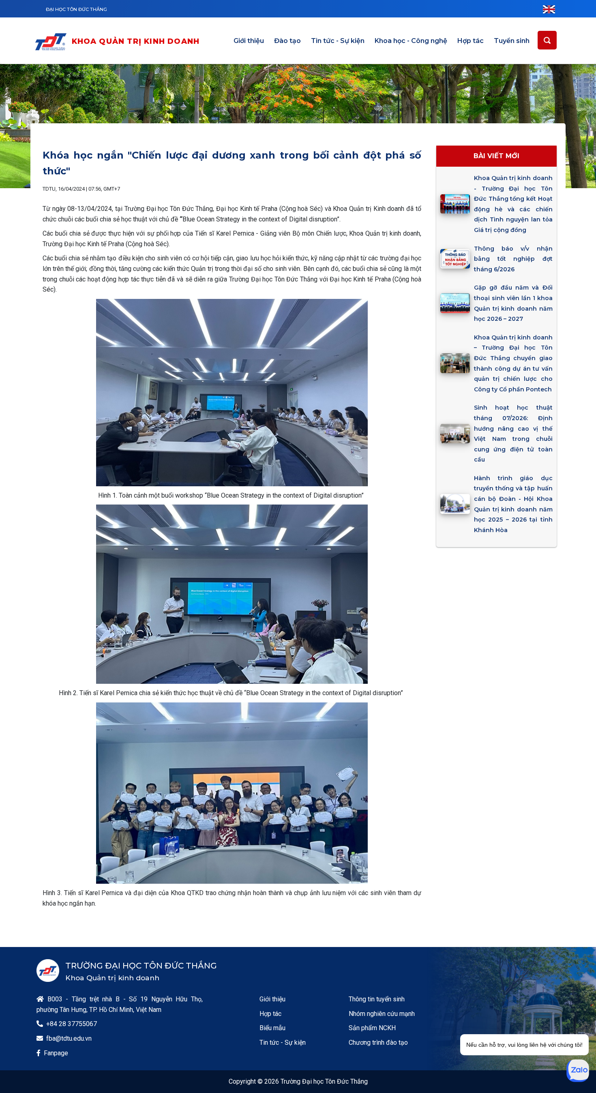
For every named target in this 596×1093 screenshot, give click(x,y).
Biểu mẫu (272, 1028)
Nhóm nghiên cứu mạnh (382, 1014)
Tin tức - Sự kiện (337, 41)
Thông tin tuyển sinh (377, 999)
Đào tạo (287, 41)
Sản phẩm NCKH (372, 1028)
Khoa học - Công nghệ (411, 41)
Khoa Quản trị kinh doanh (136, 41)
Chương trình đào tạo (378, 1042)
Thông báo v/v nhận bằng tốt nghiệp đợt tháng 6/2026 (513, 259)
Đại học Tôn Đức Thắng (76, 9)
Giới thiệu (249, 41)
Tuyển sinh (512, 41)
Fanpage (56, 1053)
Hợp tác (470, 41)
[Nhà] (53, 42)
